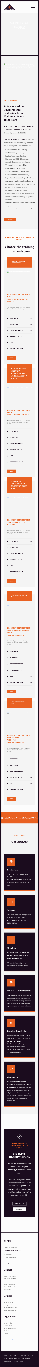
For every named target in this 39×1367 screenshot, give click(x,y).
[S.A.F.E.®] (10, 7)
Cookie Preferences (10, 1331)
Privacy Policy (8, 1323)
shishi (21, 1361)
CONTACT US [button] (19, 1203)
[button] (33, 7)
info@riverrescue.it (10, 1276)
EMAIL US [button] (19, 1209)
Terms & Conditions (10, 1328)
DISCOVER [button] (10, 219)
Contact (6, 1333)
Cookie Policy (8, 1325)
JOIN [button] (11, 358)
